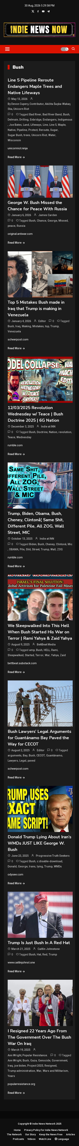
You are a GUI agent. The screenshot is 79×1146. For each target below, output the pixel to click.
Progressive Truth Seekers (53, 855)
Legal (22, 760)
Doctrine (42, 432)
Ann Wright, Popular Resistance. (28, 1055)
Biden (32, 544)
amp (32, 650)
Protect (33, 129)
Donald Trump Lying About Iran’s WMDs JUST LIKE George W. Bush (39, 843)
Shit (28, 549)
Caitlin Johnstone (49, 948)
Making (26, 326)
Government (59, 1060)
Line (45, 124)
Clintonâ (61, 544)
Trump (54, 326)
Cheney (50, 544)
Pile (22, 549)
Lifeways (35, 124)
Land (26, 124)
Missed (63, 220)
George (52, 220)
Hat (39, 954)
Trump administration (21, 1070)
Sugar (54, 129)
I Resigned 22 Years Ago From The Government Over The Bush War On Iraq (39, 1037)
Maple (62, 124)
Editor (42, 321)
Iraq (18, 326)
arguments (14, 755)
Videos (31, 1139)
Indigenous (65, 119)
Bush (66, 114)
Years (11, 1075)
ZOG (60, 549)
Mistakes (38, 326)
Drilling (24, 119)
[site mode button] (64, 49)
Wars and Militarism (55, 1070)
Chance (41, 220)
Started (29, 655)
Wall (53, 549)
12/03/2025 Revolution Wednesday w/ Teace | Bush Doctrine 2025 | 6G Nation (35, 414)
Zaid (63, 655)
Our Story (30, 1134)
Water (52, 135)
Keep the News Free (51, 1134)
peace (11, 225)
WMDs (58, 866)
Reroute (44, 129)
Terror (39, 655)
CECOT (40, 755)
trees (27, 135)
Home (17, 1130)
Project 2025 (35, 1065)
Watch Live (45, 1139)
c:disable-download (49, 861)
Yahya (55, 655)
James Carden (47, 215)
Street (36, 549)
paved (31, 760)
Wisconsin (14, 140)
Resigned (50, 1065)
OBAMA (13, 549)
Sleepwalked (16, 655)
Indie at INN (48, 426)
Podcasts (18, 1139)
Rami (54, 650)
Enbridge (35, 119)
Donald (12, 866)
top (47, 326)
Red (44, 954)
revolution (64, 432)
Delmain (13, 119)
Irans (32, 866)
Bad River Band (52, 114)
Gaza (33, 1060)
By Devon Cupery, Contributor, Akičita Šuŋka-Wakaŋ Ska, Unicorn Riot (39, 106)
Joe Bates (15, 124)
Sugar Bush (15, 135)
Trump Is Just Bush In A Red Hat (39, 943)
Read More (14, 157)
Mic (70, 544)
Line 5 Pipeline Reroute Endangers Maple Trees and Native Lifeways (35, 86)
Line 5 (53, 124)
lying (40, 866)
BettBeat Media (46, 644)
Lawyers (13, 760)
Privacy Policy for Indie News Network (46, 1130)
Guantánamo (54, 755)
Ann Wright (14, 1060)
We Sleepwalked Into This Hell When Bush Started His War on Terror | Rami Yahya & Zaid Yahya (40, 632)
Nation (53, 432)
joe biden (20, 1065)
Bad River (35, 114)
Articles (70, 1134)
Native (12, 129)
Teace (11, 437)
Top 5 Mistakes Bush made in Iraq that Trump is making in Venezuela (36, 308)
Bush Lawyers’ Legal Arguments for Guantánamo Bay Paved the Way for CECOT (39, 738)
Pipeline (22, 129)
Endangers (50, 119)
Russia (21, 225)
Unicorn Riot (39, 135)
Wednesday (23, 437)
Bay (25, 755)
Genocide (44, 1060)
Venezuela (14, 331)
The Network (14, 1134)
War (47, 655)
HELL (47, 650)
